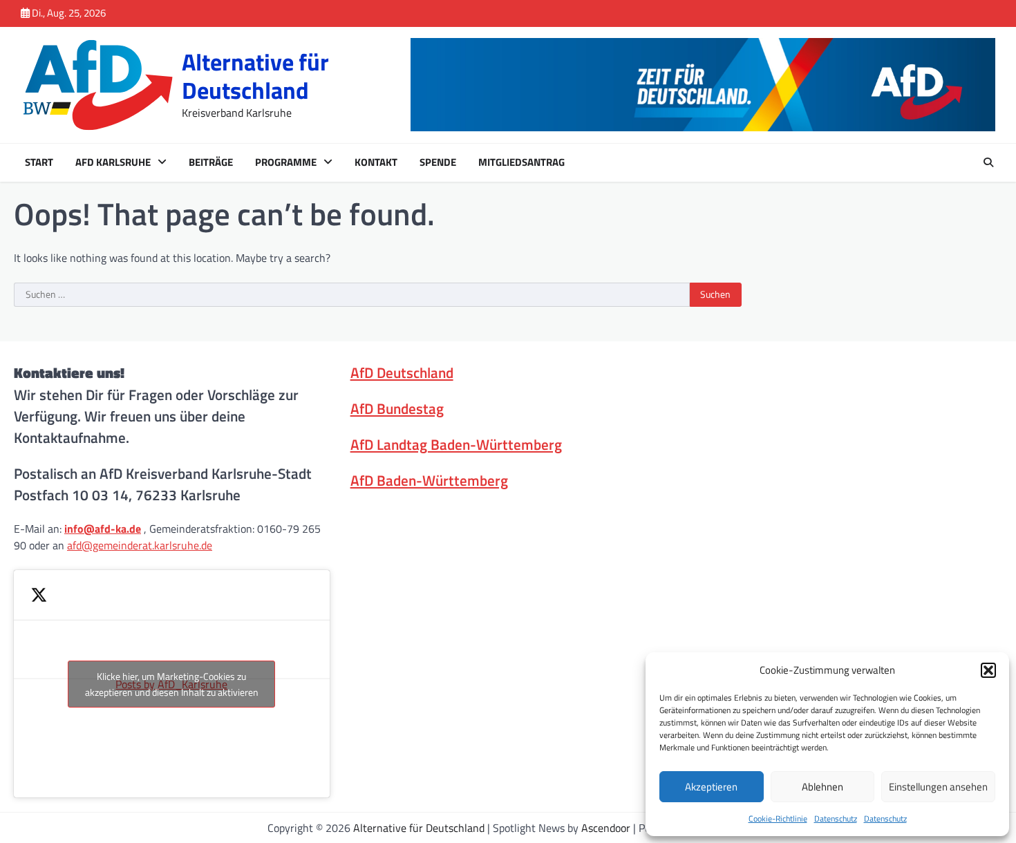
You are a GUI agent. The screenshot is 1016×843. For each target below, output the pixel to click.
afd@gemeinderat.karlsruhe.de (139, 545)
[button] (988, 670)
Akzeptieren (711, 787)
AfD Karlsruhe (113, 162)
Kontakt (376, 162)
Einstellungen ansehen (938, 787)
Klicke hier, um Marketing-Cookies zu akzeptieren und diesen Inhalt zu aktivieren (171, 684)
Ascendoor (605, 828)
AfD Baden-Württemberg (429, 480)
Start (39, 162)
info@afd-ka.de (102, 528)
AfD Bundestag (397, 408)
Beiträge (211, 162)
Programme (286, 162)
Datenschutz (835, 818)
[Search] (988, 162)
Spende (438, 162)
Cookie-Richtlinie (778, 818)
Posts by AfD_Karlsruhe (171, 684)
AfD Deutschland (401, 372)
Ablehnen (822, 787)
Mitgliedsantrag (521, 162)
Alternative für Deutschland (255, 76)
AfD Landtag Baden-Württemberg (456, 444)
